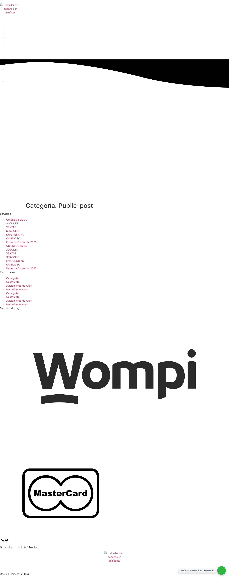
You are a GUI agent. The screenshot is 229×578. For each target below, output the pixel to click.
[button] (95, 54)
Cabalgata (12, 278)
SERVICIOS (13, 37)
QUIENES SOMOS (17, 25)
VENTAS (11, 33)
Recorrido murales (17, 289)
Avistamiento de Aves (19, 285)
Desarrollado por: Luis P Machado (20, 547)
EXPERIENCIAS (16, 41)
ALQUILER (12, 29)
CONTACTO (13, 45)
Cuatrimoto (13, 281)
